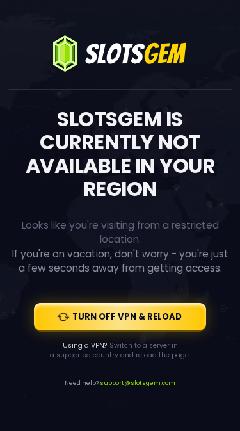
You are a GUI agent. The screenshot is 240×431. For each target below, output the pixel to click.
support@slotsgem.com (137, 382)
